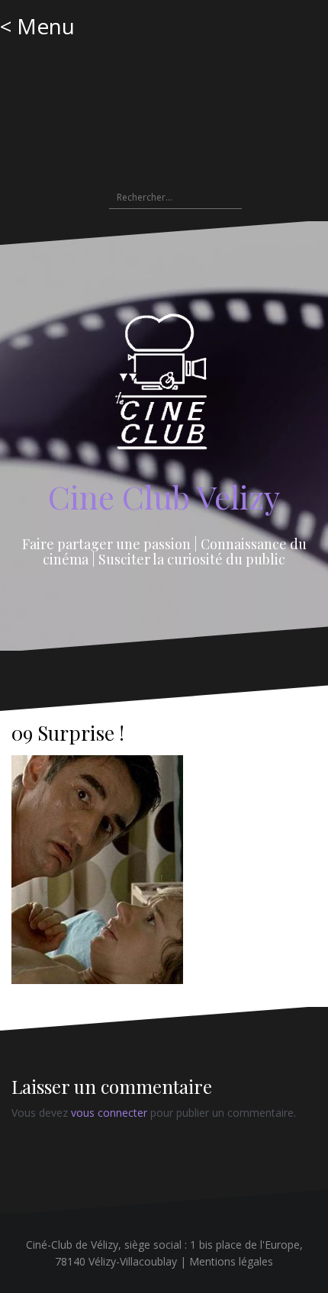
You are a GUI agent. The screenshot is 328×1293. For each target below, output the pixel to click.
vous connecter (109, 1112)
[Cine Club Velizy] (164, 387)
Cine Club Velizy (164, 496)
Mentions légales (231, 1261)
